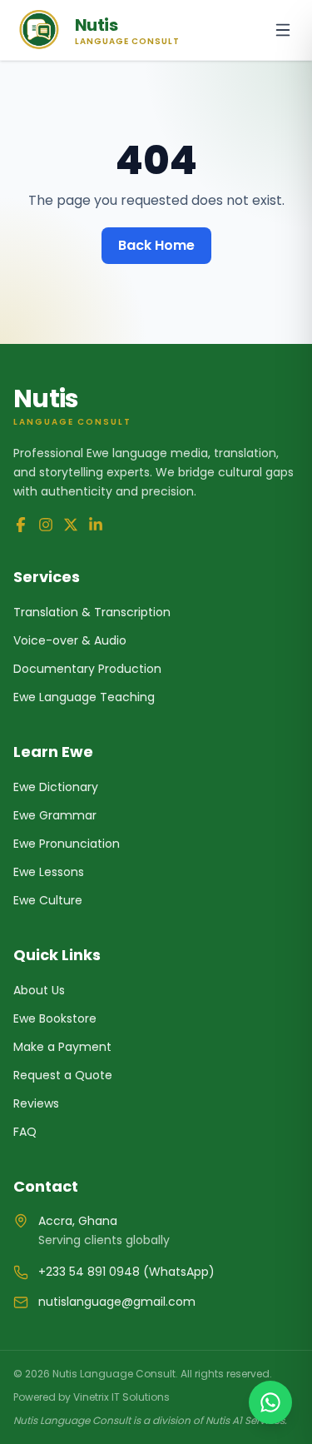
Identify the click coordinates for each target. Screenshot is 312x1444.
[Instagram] (45, 524)
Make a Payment (62, 1046)
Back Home (156, 245)
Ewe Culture (47, 900)
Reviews (36, 1103)
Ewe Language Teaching (84, 697)
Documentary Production (87, 668)
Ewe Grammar (55, 815)
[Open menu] (283, 30)
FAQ (25, 1131)
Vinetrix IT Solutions (121, 1397)
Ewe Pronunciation (66, 843)
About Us (39, 990)
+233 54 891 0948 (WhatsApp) (126, 1271)
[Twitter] (70, 524)
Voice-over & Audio (69, 640)
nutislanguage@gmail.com (117, 1301)
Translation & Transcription (92, 612)
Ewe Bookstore (55, 1018)
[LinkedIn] (95, 524)
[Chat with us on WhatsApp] (270, 1402)
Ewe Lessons (48, 872)
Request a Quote (62, 1075)
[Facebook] (20, 524)
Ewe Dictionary (55, 787)
